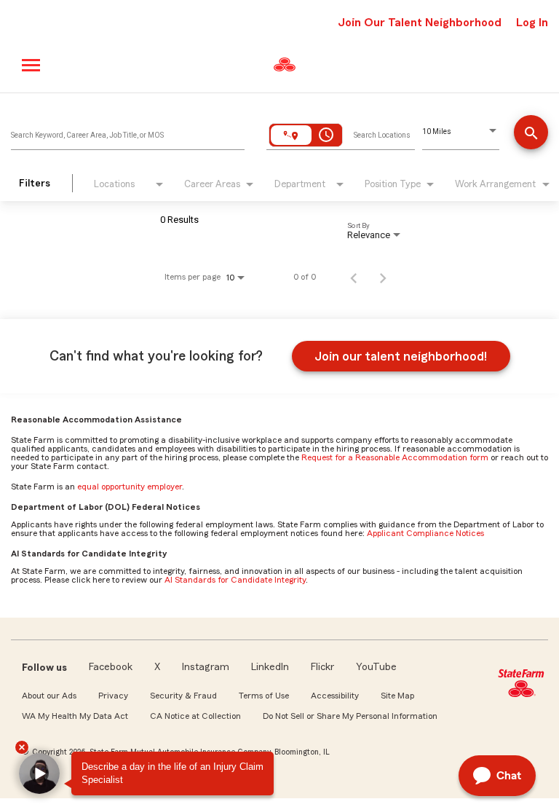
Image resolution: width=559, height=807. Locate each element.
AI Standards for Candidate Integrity (235, 579)
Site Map (397, 695)
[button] (39, 773)
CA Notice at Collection (195, 716)
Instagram (205, 667)
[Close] (22, 747)
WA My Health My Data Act (75, 716)
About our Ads (49, 695)
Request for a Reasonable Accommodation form (394, 457)
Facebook (110, 667)
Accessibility (335, 695)
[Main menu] (32, 65)
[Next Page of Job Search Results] (382, 276)
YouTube (376, 667)
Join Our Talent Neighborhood (419, 22)
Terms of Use (264, 695)
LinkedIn (270, 667)
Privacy (113, 695)
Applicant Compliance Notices (425, 533)
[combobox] (128, 131)
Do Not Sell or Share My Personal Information (350, 716)
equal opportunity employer (129, 486)
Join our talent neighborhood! (400, 356)
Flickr (322, 667)
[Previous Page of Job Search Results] (353, 276)
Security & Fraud (183, 695)
